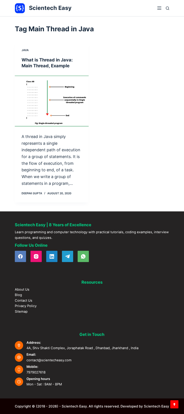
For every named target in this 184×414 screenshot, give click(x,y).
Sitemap (21, 312)
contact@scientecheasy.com (49, 360)
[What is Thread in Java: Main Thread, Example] (52, 101)
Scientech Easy (50, 8)
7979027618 (36, 372)
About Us (22, 289)
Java (25, 50)
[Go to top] (174, 404)
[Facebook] (20, 256)
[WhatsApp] (83, 256)
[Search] (167, 8)
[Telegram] (67, 256)
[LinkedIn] (51, 256)
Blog (18, 295)
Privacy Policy (26, 306)
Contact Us (23, 301)
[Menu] (159, 8)
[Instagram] (36, 256)
